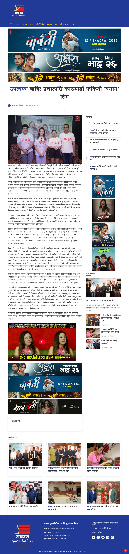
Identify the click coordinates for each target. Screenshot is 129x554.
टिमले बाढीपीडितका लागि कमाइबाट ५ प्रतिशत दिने (103, 132)
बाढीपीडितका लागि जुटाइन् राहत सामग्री (104, 141)
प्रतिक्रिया (16, 421)
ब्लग (31, 24)
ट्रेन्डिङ (89, 117)
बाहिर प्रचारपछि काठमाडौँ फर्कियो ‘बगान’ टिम (64, 93)
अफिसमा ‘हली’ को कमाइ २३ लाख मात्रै (105, 158)
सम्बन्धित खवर (13, 437)
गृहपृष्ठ (17, 24)
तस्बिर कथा (64, 24)
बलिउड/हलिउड (52, 24)
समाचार (24, 24)
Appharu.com (85, 551)
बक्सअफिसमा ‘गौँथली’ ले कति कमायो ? (103, 168)
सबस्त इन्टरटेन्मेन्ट (17, 105)
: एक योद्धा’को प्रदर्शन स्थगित (105, 123)
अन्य (72, 24)
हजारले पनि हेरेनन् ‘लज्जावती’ (105, 150)
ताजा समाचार (91, 273)
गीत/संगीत (40, 24)
